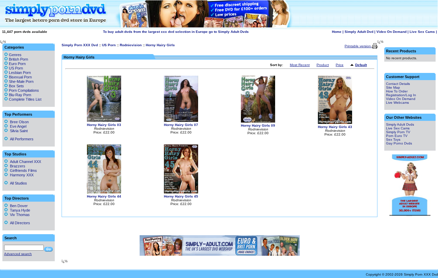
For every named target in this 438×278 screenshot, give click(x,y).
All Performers (21, 139)
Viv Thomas (19, 215)
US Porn (109, 45)
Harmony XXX (21, 175)
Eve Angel (17, 126)
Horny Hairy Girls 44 (104, 196)
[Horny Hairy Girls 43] (335, 123)
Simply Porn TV (398, 132)
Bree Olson (18, 122)
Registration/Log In (401, 95)
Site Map (393, 87)
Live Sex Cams (422, 32)
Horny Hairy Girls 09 (258, 125)
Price (340, 65)
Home (337, 32)
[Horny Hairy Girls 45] (181, 192)
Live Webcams (397, 102)
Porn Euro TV (397, 136)
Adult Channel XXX (24, 162)
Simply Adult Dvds (400, 124)
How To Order (397, 91)
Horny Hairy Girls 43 (335, 127)
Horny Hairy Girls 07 (181, 125)
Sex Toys (393, 139)
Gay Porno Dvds (399, 143)
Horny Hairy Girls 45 (181, 196)
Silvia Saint (18, 131)
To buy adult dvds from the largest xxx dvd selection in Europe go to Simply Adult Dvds (176, 32)
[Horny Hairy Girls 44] (104, 192)
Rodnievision (131, 45)
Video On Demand (391, 32)
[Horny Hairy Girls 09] (258, 121)
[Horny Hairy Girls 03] (104, 121)
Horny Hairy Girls (160, 45)
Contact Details (398, 84)
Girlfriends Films (22, 170)
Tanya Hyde (19, 210)
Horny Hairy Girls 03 (104, 125)
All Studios (17, 183)
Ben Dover (18, 206)
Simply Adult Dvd (359, 32)
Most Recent (300, 65)
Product (323, 65)
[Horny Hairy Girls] (352, 65)
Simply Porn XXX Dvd (80, 45)
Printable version (358, 46)
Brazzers (16, 166)
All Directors (19, 223)
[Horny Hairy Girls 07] (181, 121)
